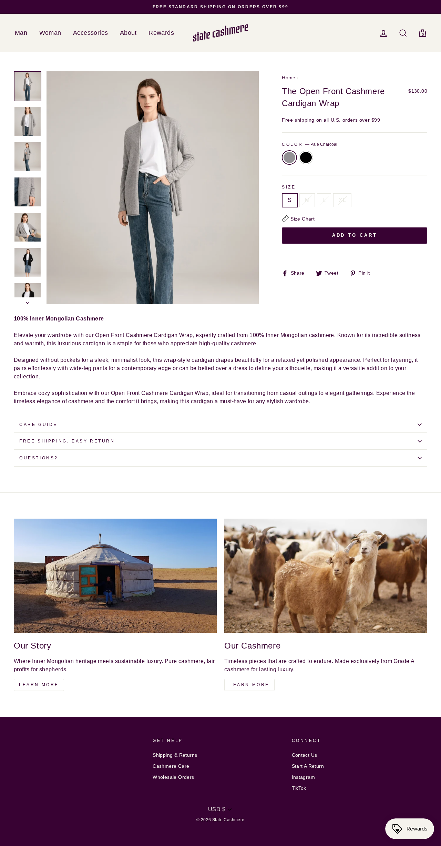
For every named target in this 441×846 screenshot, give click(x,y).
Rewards (161, 32)
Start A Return (308, 766)
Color (309, 144)
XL (342, 200)
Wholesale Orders (173, 777)
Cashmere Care (171, 766)
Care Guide (38, 424)
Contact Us (304, 755)
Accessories (90, 32)
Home (289, 77)
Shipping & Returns (175, 755)
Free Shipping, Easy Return (67, 441)
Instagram (303, 777)
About (128, 32)
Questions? (38, 458)
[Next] (27, 300)
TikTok (299, 788)
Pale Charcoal (289, 157)
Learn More (39, 684)
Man (21, 32)
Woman (50, 32)
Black (306, 157)
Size (289, 187)
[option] (220, 6)
